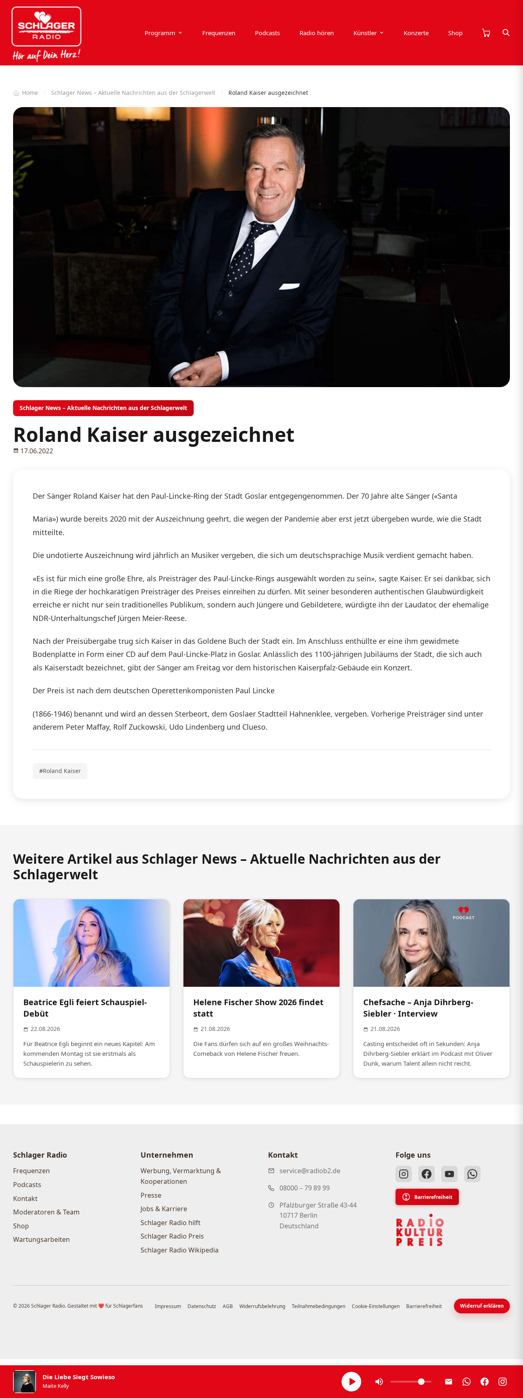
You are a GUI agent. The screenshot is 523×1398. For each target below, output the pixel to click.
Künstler (365, 33)
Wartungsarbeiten (41, 1239)
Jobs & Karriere (164, 1208)
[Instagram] (404, 1174)
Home (30, 92)
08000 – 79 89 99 (304, 1187)
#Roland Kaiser (60, 771)
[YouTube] (449, 1174)
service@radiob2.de (309, 1170)
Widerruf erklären (482, 1305)
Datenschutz (202, 1306)
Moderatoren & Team (46, 1212)
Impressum (168, 1306)
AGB (228, 1306)
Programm (160, 33)
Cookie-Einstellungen (376, 1306)
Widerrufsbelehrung (262, 1306)
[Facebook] (426, 1174)
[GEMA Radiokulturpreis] (420, 1230)
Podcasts (267, 33)
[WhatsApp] (472, 1174)
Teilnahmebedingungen (318, 1306)
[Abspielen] (351, 1381)
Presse (151, 1195)
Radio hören (316, 33)
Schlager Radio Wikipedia (180, 1250)
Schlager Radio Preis (172, 1236)
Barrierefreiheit (433, 1197)
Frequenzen (218, 33)
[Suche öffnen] (506, 33)
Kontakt (25, 1198)
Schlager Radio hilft (171, 1222)
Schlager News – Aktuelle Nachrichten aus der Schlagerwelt (133, 92)
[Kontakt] (448, 1381)
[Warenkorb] (486, 33)
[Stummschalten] (379, 1381)
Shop (455, 33)
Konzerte (416, 33)
